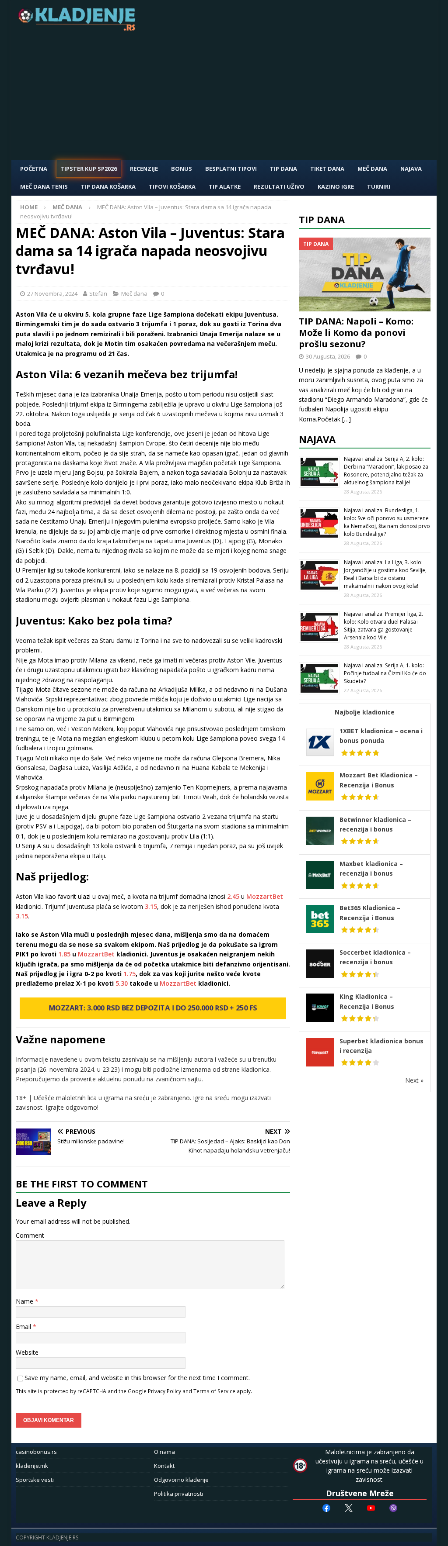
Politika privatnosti (178, 1494)
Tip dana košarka (108, 186)
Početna (33, 169)
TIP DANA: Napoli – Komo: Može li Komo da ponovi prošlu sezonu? (356, 332)
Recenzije (144, 169)
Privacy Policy (164, 1390)
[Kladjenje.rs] (78, 28)
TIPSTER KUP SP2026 (88, 169)
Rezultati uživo (279, 186)
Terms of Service (214, 1390)
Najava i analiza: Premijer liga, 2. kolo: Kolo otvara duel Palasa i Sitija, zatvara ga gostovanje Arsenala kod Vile (383, 625)
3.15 (151, 906)
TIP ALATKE (225, 186)
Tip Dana (283, 169)
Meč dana (372, 169)
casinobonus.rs (36, 1452)
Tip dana (322, 219)
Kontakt (164, 1466)
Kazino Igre (336, 186)
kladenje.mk (32, 1466)
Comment (30, 1235)
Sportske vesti (35, 1480)
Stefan (98, 293)
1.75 (129, 974)
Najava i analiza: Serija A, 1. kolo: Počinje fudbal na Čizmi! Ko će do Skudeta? (385, 673)
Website (27, 1352)
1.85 (64, 954)
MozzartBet (264, 896)
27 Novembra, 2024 (52, 293)
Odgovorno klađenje (181, 1480)
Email (24, 1326)
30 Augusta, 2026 (328, 356)
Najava (411, 169)
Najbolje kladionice (365, 712)
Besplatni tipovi (231, 169)
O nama (164, 1452)
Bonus (181, 169)
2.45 (233, 896)
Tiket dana (327, 169)
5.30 (122, 983)
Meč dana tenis (44, 186)
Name (25, 1301)
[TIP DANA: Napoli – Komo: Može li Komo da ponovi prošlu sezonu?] (365, 275)
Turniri (378, 186)
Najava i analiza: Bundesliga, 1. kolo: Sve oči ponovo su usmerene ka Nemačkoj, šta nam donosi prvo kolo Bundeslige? (387, 522)
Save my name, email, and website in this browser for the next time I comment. (137, 1377)
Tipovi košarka (172, 186)
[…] (346, 419)
